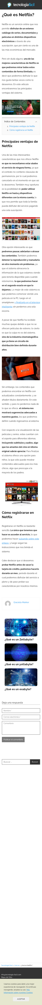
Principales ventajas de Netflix (22, 126)
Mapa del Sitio (6, 977)
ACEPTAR (21, 999)
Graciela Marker (21, 602)
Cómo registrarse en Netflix (21, 130)
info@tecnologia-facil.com (11, 975)
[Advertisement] (21, 860)
